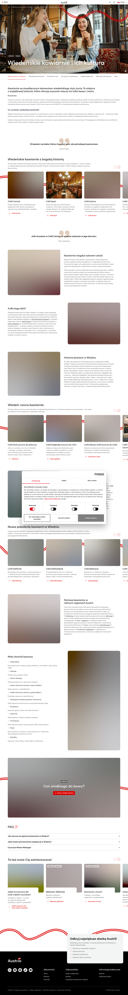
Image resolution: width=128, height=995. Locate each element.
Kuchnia (47, 980)
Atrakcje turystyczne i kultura (77, 980)
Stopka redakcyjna (35, 990)
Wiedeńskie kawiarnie (36, 76)
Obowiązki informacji (64, 990)
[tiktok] (25, 970)
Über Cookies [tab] (92, 480)
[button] (122, 2)
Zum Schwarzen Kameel (40, 319)
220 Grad (109, 616)
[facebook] (15, 970)
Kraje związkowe (72, 974)
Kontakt (10, 990)
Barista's (85, 621)
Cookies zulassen (91, 518)
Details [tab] (64, 480)
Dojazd (101, 974)
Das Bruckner (105, 625)
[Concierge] (114, 2)
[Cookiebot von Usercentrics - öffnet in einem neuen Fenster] (96, 474)
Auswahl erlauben (64, 518)
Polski (122, 2)
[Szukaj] (110, 2)
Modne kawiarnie (87, 76)
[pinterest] (20, 970)
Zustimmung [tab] (36, 481)
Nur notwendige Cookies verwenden (37, 518)
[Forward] (118, 167)
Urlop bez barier (105, 977)
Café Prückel (26, 322)
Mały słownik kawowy (103, 76)
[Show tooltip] (126, 71)
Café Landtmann (14, 324)
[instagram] (10, 970)
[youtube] (31, 970)
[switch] (53, 509)
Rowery (46, 977)
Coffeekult (89, 629)
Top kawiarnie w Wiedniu (17, 76)
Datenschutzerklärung (52, 499)
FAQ (115, 76)
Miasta (68, 977)
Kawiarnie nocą (52, 76)
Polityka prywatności (21, 990)
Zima (45, 974)
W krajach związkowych (69, 76)
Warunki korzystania (49, 990)
